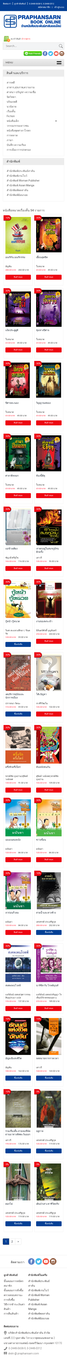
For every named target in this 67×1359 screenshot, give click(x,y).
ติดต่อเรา (7, 4)
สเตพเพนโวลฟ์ (13, 985)
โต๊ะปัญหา (41, 694)
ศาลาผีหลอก (12, 475)
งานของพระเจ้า (44, 621)
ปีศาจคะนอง (11, 403)
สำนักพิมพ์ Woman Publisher (39, 1297)
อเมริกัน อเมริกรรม (15, 257)
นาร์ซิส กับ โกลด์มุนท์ (47, 985)
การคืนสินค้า (11, 1313)
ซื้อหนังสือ (18, 644)
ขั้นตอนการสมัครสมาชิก (13, 1283)
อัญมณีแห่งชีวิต (13, 1058)
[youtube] (56, 53)
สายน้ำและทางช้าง (46, 912)
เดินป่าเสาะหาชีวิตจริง (47, 1203)
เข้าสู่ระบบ (59, 7)
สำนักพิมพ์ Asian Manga (37, 1306)
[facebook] (45, 53)
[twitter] (50, 53)
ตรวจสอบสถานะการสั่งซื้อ (13, 1297)
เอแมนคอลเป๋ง (12, 839)
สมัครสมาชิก (44, 7)
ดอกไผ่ (9, 1203)
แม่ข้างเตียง (11, 548)
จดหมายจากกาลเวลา (47, 1058)
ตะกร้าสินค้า (20, 39)
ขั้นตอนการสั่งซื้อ (13, 1290)
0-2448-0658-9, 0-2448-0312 (41, 4)
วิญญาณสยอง (43, 403)
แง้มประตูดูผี (11, 330)
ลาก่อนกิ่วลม (12, 912)
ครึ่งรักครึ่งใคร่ (12, 767)
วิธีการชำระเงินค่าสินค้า (14, 1306)
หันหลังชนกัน (43, 767)
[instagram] (61, 53)
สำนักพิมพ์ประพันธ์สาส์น (39, 1283)
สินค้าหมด (18, 277)
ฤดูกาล (39, 1131)
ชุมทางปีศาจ (42, 330)
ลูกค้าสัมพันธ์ (20, 4)
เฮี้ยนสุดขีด (42, 257)
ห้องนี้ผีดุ (40, 475)
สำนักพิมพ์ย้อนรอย (38, 1318)
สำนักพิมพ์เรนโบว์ (38, 1290)
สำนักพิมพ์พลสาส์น (39, 1313)
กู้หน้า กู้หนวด (12, 621)
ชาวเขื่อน (41, 839)
